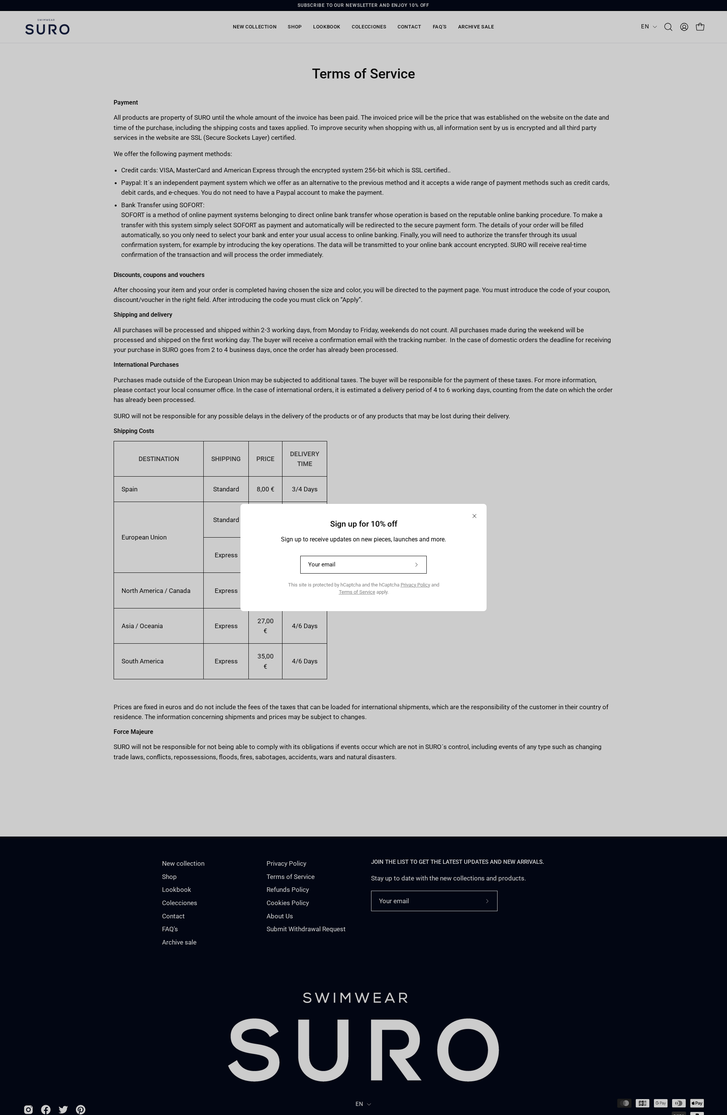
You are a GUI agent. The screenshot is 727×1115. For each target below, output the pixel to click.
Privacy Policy (415, 585)
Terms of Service (357, 592)
